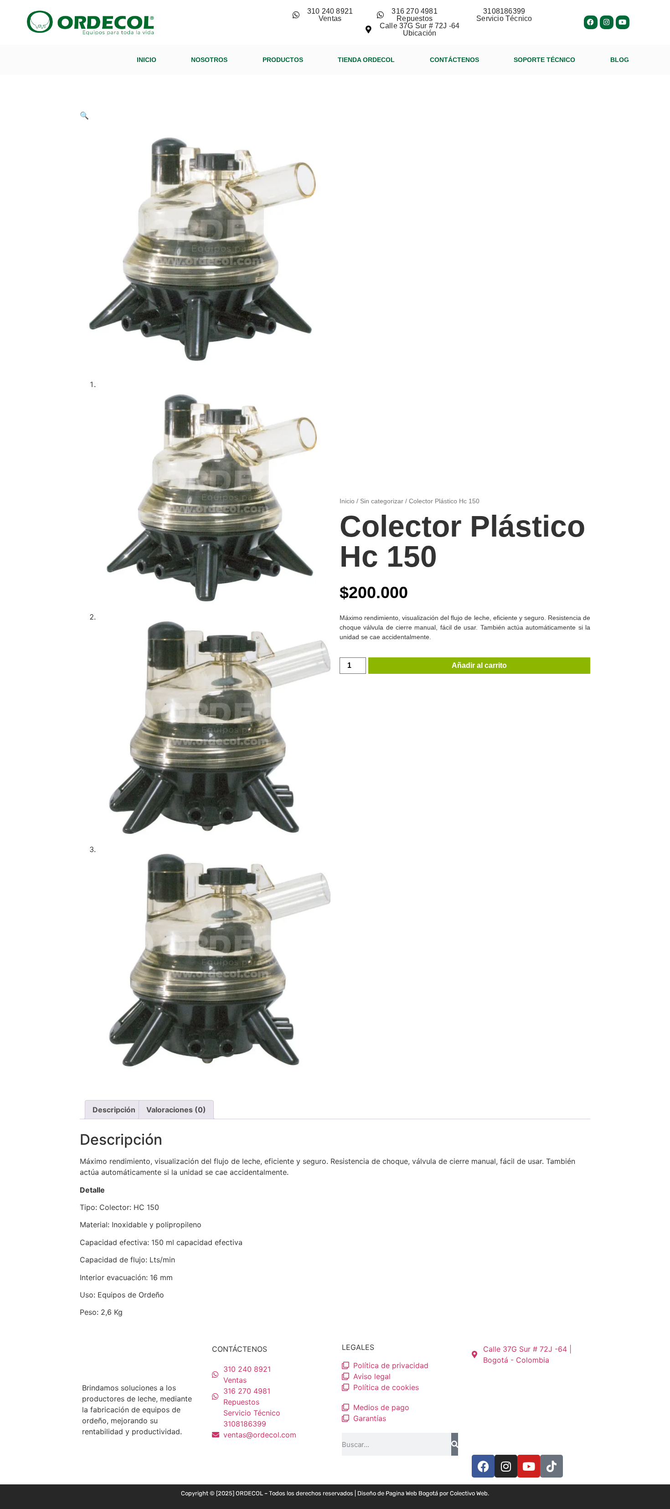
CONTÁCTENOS (454, 59)
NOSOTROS (209, 59)
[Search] (454, 1444)
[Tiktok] (551, 1466)
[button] (84, 115)
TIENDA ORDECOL (366, 59)
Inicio (347, 501)
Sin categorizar (381, 501)
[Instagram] (606, 22)
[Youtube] (622, 22)
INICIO (146, 59)
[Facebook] (591, 22)
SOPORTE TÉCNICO (544, 59)
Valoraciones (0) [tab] (176, 1109)
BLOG (619, 59)
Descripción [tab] (114, 1109)
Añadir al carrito (479, 665)
